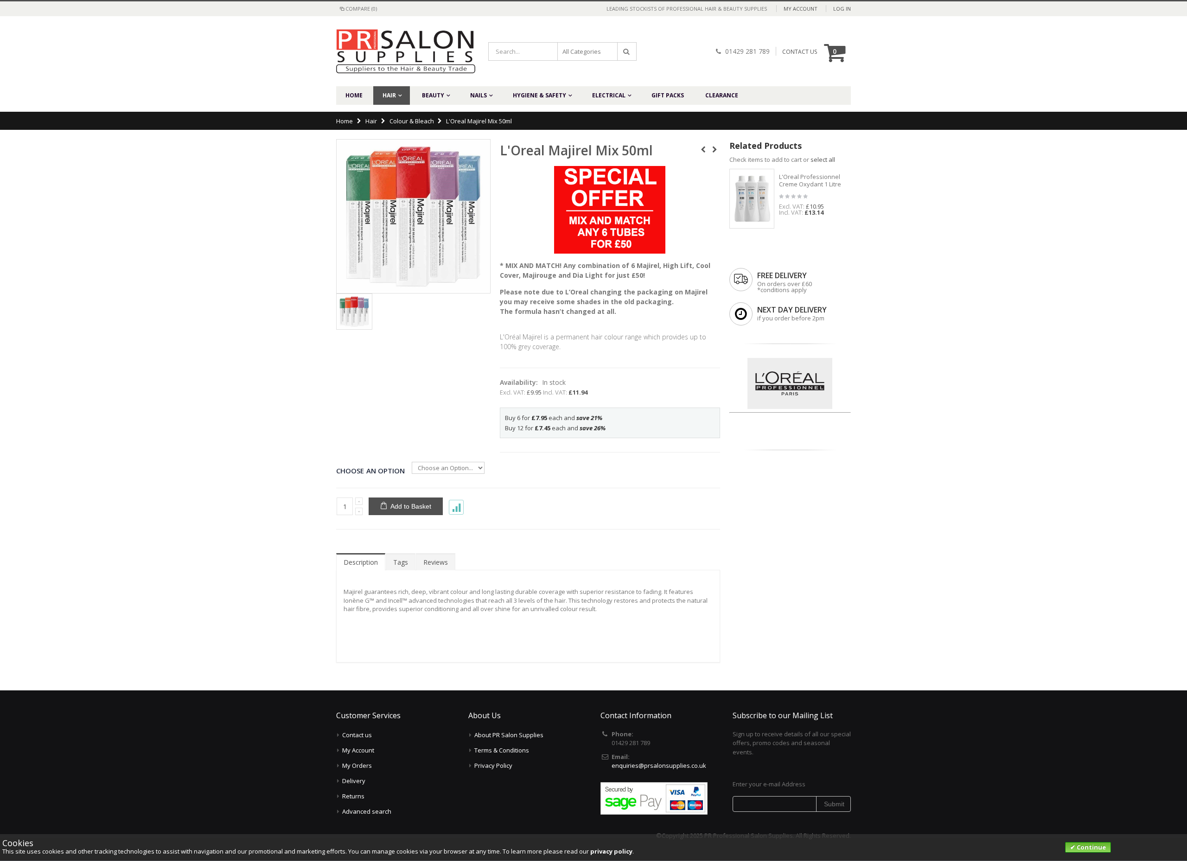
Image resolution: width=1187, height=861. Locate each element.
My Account (800, 8)
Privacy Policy (493, 765)
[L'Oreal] (789, 361)
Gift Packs (667, 95)
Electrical (608, 95)
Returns (353, 796)
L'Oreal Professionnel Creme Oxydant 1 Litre (810, 180)
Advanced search (366, 811)
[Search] (627, 51)
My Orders (357, 765)
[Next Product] (715, 149)
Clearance (721, 95)
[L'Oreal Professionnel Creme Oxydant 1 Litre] (752, 199)
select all (822, 159)
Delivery (353, 781)
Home (344, 121)
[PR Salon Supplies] (398, 51)
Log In (842, 8)
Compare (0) (361, 8)
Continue (1090, 847)
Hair (389, 95)
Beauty (433, 95)
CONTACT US (799, 52)
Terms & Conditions (501, 750)
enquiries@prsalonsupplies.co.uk (659, 765)
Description (361, 562)
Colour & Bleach (411, 121)
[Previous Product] (703, 149)
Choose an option (370, 470)
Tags (400, 562)
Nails (478, 95)
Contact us (357, 735)
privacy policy (611, 851)
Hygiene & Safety (539, 95)
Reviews (435, 562)
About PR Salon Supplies (508, 735)
